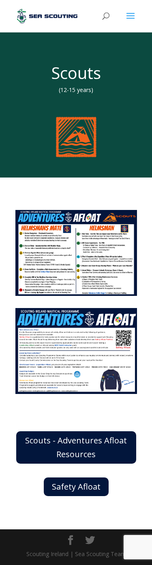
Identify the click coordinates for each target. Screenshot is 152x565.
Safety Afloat (76, 486)
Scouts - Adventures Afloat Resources (76, 447)
